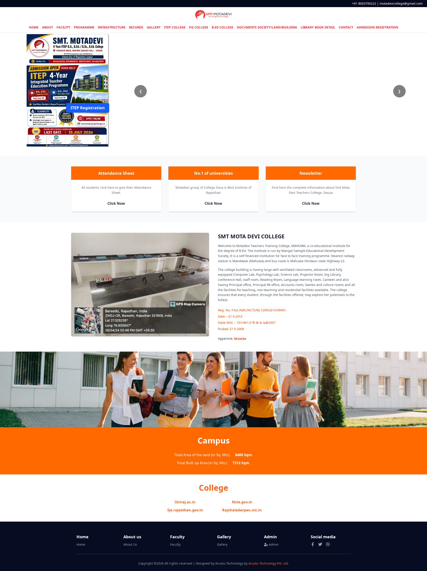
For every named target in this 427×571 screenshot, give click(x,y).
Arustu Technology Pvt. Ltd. (268, 563)
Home (81, 544)
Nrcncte (240, 338)
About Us (130, 544)
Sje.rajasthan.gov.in (185, 510)
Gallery (222, 544)
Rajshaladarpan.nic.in (242, 510)
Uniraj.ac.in (185, 502)
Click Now (116, 203)
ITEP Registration (87, 107)
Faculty (175, 544)
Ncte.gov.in (242, 502)
